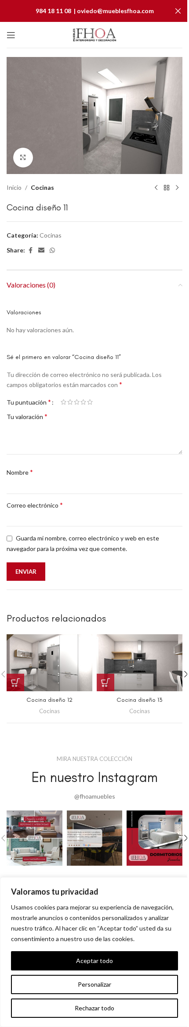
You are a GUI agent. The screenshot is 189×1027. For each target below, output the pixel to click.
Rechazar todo (94, 1008)
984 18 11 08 (53, 10)
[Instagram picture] (34, 838)
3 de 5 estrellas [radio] (76, 402)
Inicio (14, 187)
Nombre (20, 472)
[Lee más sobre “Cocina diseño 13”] (105, 682)
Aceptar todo (94, 960)
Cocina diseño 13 (139, 700)
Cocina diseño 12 (49, 700)
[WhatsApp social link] (52, 250)
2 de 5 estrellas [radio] (70, 402)
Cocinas (42, 187)
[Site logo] (94, 34)
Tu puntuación (29, 401)
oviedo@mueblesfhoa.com (115, 10)
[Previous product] (156, 188)
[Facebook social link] (30, 250)
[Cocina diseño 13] (139, 662)
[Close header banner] (178, 11)
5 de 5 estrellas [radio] (90, 402)
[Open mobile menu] (11, 35)
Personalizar (94, 984)
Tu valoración (27, 416)
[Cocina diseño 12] (49, 662)
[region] (94, 952)
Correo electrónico (35, 505)
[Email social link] (41, 250)
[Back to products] (166, 188)
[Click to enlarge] (23, 157)
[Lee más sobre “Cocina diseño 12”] (15, 682)
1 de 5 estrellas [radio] (63, 402)
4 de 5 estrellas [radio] (83, 402)
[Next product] (177, 188)
